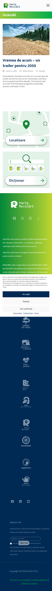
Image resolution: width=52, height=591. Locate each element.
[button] (48, 6)
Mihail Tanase (28, 71)
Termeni (36, 313)
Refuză (26, 301)
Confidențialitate (39, 580)
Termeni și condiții (19, 580)
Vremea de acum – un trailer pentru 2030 (21, 63)
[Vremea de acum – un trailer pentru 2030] (26, 39)
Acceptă (26, 294)
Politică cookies (17, 313)
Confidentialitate (28, 313)
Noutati (42, 71)
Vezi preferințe (26, 309)
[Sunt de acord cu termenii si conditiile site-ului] (11, 544)
